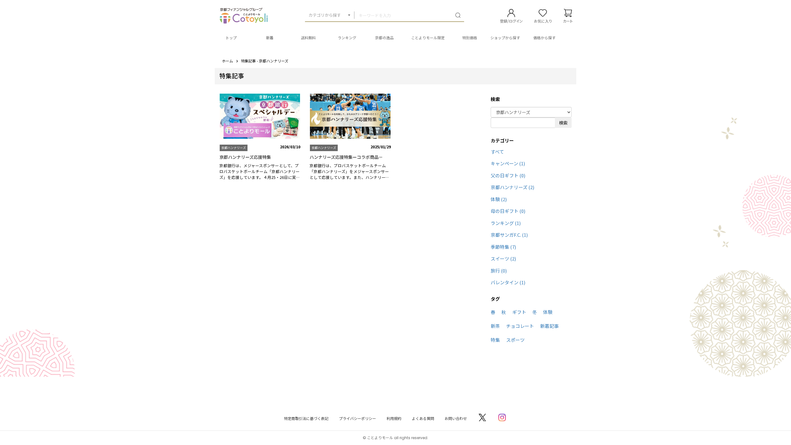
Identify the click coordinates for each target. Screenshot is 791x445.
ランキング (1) (506, 223)
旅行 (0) (499, 270)
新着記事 (549, 326)
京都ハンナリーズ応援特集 (245, 157)
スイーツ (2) (503, 258)
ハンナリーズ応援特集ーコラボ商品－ (346, 157)
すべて (497, 151)
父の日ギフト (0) (508, 175)
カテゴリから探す (325, 15)
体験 (547, 312)
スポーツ (515, 340)
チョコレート (520, 326)
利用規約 (394, 418)
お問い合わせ (456, 418)
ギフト (519, 312)
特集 (495, 340)
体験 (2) (499, 199)
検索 (563, 123)
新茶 (495, 326)
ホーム (227, 60)
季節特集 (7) (503, 247)
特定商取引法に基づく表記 (306, 418)
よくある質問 (423, 418)
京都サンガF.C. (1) (509, 234)
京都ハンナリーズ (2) (512, 187)
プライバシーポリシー (357, 418)
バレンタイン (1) (508, 282)
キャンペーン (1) (508, 163)
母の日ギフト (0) (508, 211)
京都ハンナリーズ (233, 148)
